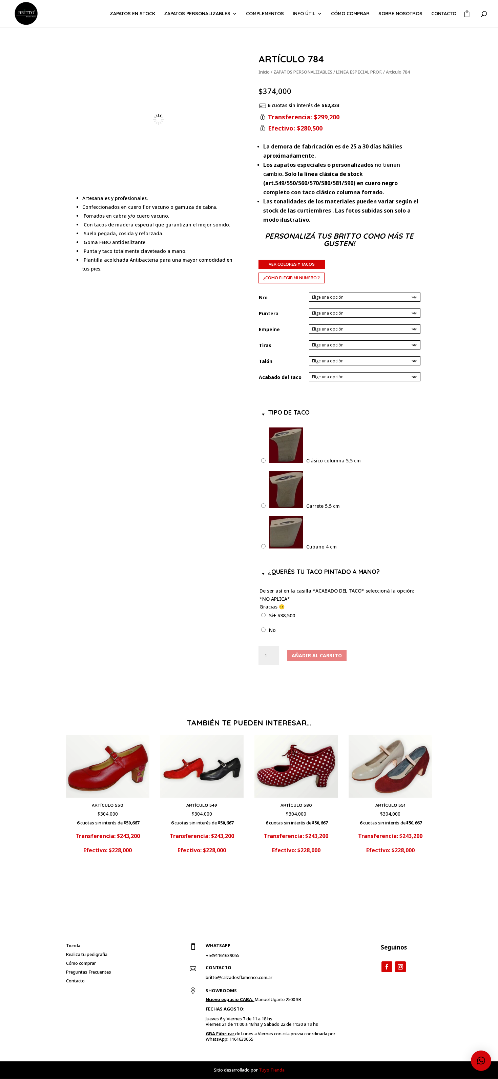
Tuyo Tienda (272, 1070)
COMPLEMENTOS (265, 14)
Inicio (264, 72)
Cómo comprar (350, 14)
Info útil (304, 14)
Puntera (268, 313)
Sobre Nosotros (400, 14)
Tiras (265, 345)
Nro (263, 297)
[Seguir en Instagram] (400, 966)
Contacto (443, 14)
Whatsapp (218, 945)
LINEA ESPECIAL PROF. (359, 72)
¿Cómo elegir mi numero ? (291, 277)
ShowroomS (221, 990)
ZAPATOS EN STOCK (132, 14)
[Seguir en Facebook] (386, 966)
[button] (229, 65)
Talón (265, 361)
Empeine (269, 329)
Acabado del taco (280, 377)
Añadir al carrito (317, 655)
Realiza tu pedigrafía (86, 954)
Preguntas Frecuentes (88, 972)
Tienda (73, 945)
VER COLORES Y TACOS (292, 264)
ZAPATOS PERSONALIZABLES (197, 14)
